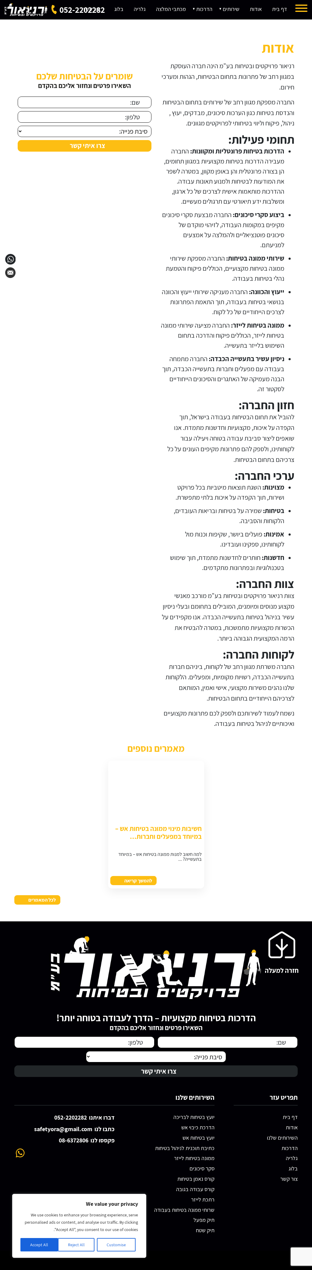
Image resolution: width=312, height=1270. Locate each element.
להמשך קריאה (138, 880)
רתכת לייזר (202, 1199)
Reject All (76, 1244)
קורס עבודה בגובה (195, 1189)
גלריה (292, 1158)
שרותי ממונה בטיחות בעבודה (184, 1209)
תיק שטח (205, 1230)
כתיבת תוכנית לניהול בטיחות (184, 1148)
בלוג (293, 1168)
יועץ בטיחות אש (198, 1137)
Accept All (39, 1244)
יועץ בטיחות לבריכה (193, 1116)
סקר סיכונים (202, 1168)
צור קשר (289, 1178)
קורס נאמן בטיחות (195, 1178)
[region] (79, 1226)
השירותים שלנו (282, 1137)
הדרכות (290, 1148)
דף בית (290, 1116)
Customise (116, 1244)
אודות (292, 1127)
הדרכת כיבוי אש (197, 1127)
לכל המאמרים (42, 899)
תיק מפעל (203, 1219)
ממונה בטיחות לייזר (194, 1158)
